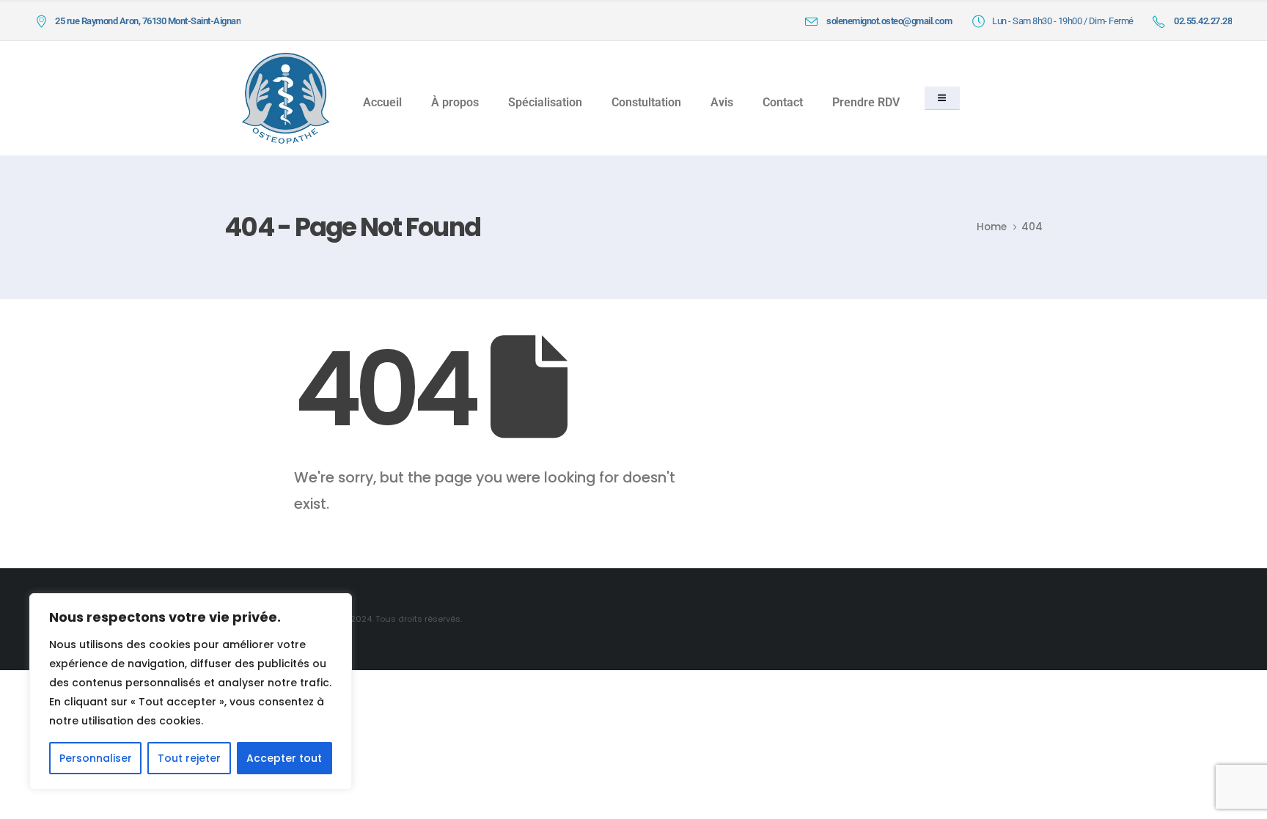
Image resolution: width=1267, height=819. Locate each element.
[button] (942, 98)
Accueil (382, 102)
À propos (455, 102)
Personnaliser (95, 758)
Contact (783, 102)
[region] (190, 691)
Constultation (646, 102)
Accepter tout (284, 758)
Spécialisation (545, 102)
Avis (721, 102)
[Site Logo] (285, 99)
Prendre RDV (866, 102)
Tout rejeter (189, 758)
